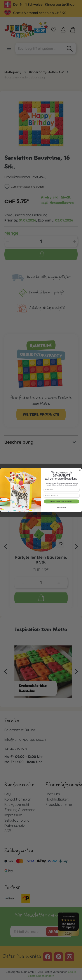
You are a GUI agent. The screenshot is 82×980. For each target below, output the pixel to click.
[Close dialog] (80, 470)
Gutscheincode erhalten (62, 501)
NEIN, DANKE (61, 507)
